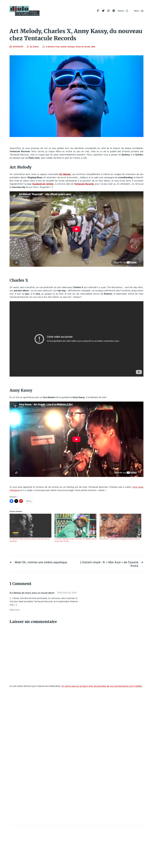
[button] (123, 10)
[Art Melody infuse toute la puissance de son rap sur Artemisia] (31, 526)
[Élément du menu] (98, 11)
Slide (93, 47)
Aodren (36, 47)
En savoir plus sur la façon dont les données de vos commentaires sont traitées (102, 686)
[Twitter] (103, 11)
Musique (71, 47)
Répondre (14, 610)
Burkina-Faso (54, 47)
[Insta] (108, 11)
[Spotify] (113, 11)
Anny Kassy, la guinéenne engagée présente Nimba (119, 539)
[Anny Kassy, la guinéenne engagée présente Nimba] (120, 526)
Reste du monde (83, 47)
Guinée (64, 47)
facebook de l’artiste (43, 184)
